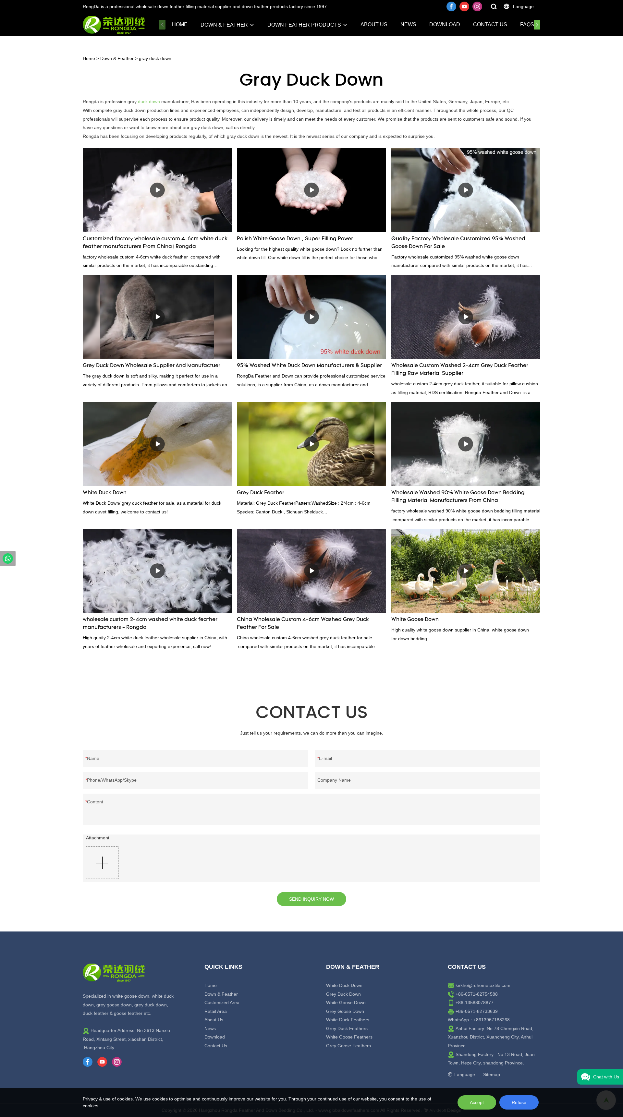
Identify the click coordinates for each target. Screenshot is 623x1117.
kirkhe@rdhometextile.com (483, 985)
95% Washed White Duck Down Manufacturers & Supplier (309, 365)
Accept (477, 1102)
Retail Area (215, 1011)
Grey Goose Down (345, 1011)
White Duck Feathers (347, 1019)
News (408, 24)
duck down (149, 101)
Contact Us (490, 24)
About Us (373, 24)
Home (180, 24)
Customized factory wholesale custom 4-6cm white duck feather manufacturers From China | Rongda (155, 242)
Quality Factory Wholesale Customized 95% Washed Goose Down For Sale (458, 242)
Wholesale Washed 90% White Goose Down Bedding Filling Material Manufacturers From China (458, 496)
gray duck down (155, 58)
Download (444, 24)
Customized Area (221, 1002)
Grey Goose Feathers (348, 1045)
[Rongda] (8, 558)
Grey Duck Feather (260, 493)
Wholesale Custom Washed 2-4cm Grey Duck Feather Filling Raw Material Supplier (459, 369)
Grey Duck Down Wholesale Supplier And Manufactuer (151, 365)
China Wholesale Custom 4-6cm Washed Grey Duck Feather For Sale (303, 623)
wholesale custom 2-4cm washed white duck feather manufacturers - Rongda (150, 623)
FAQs (527, 24)
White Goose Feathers (349, 1036)
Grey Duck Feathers (347, 1028)
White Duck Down (105, 493)
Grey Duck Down (343, 994)
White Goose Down (415, 619)
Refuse (519, 1102)
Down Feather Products (304, 25)
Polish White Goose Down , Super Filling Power (295, 239)
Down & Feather (224, 25)
